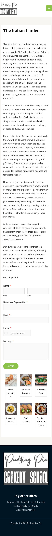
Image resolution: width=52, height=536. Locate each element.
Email (6, 315)
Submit (11, 366)
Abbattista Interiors (26, 509)
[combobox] (6, 333)
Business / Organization (15, 302)
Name (7, 285)
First (5, 295)
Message (8, 341)
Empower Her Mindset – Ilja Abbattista (26, 502)
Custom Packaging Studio (26, 505)
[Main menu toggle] (49, 8)
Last (29, 295)
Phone (7, 328)
